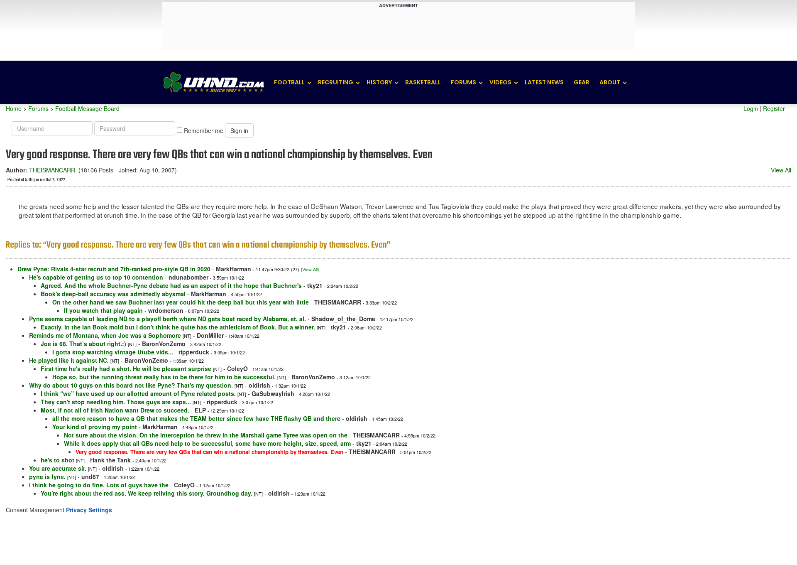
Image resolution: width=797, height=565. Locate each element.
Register (774, 108)
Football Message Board (87, 108)
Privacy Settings (89, 510)
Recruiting (335, 82)
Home (14, 108)
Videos (500, 82)
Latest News (544, 82)
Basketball (423, 82)
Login (750, 108)
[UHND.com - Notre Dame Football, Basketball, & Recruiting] (213, 82)
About (609, 82)
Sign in (239, 130)
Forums (463, 82)
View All (781, 170)
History (379, 82)
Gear (581, 82)
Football (289, 82)
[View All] (310, 269)
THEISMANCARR (52, 170)
